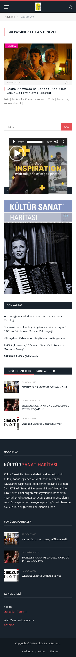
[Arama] (70, 7)
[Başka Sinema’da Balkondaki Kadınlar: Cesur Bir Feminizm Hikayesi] (38, 62)
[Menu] (6, 7)
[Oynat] (14, 142)
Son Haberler (45, 371)
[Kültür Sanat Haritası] (38, 7)
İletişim (54, 651)
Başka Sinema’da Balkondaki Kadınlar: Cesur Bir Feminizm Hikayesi (36, 91)
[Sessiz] (56, 142)
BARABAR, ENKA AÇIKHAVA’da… (22, 356)
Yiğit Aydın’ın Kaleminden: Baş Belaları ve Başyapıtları (35, 338)
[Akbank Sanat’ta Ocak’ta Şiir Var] (11, 423)
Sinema (12, 46)
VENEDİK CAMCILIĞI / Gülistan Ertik (45, 387)
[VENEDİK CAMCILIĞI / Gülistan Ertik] (11, 386)
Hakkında (27, 651)
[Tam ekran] (62, 142)
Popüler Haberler (19, 371)
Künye (41, 651)
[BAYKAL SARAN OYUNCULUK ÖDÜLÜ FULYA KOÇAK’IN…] (11, 405)
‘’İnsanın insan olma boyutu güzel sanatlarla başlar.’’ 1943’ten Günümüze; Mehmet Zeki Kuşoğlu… (34, 329)
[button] (17, 153)
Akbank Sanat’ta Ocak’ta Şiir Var (42, 423)
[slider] (35, 142)
